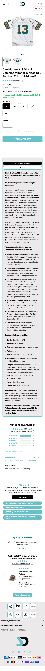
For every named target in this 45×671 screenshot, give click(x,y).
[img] (10, 457)
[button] (8, 80)
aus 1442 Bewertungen (21, 564)
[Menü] (4, 3)
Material (22, 168)
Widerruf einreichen (22, 595)
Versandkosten (16, 87)
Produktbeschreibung (22, 163)
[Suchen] (8, 3)
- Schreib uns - (22, 497)
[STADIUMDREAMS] (22, 3)
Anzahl (5, 120)
